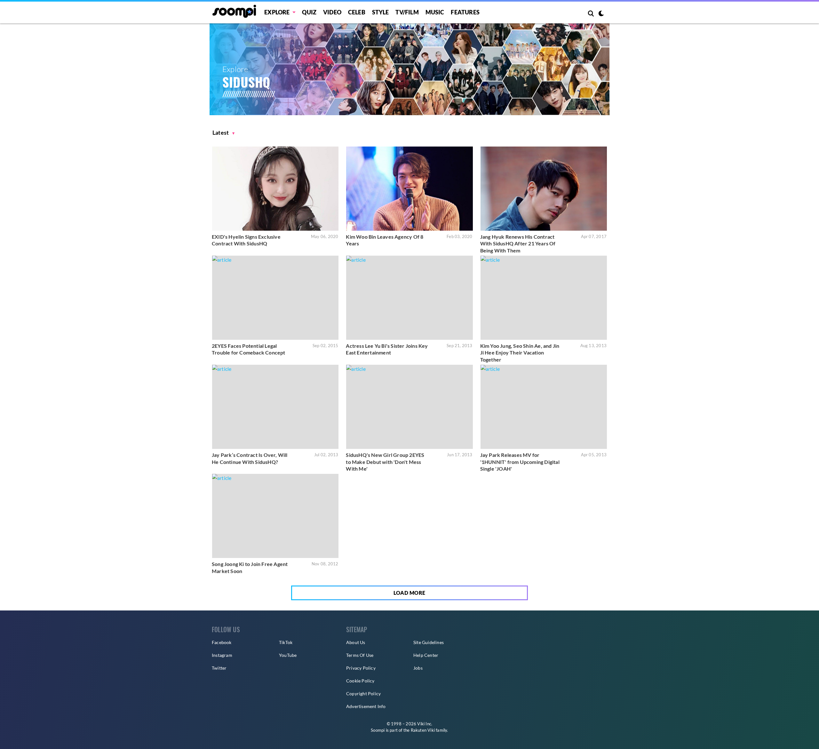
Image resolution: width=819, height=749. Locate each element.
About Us (355, 642)
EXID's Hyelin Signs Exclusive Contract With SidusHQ (246, 240)
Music (434, 12)
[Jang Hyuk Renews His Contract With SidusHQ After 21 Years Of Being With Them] (544, 189)
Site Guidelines (428, 642)
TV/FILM (406, 12)
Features (465, 12)
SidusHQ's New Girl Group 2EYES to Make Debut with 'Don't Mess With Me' (385, 462)
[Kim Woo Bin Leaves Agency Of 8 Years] (409, 189)
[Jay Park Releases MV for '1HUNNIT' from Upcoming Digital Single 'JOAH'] (544, 407)
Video (332, 12)
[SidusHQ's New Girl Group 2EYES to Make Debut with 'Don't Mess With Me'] (409, 407)
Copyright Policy (363, 693)
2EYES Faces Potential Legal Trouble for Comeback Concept (248, 349)
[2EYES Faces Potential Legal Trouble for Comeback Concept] (275, 298)
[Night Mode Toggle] (601, 14)
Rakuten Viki (423, 730)
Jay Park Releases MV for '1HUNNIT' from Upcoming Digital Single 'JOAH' (520, 462)
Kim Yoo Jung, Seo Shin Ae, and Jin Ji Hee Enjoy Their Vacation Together (520, 353)
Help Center (425, 655)
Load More (409, 593)
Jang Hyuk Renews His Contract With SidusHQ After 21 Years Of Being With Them (518, 243)
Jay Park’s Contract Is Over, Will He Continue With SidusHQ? (250, 458)
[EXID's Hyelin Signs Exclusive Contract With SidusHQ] (275, 189)
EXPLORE (277, 12)
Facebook (222, 642)
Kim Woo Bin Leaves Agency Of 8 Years (384, 240)
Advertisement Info (366, 706)
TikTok (285, 642)
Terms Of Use (359, 655)
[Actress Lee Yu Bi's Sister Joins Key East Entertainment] (409, 298)
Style (380, 12)
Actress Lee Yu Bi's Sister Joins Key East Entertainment (387, 349)
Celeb (356, 12)
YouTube (288, 655)
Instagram (222, 655)
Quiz (309, 12)
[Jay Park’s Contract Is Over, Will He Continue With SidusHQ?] (275, 407)
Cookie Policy (360, 680)
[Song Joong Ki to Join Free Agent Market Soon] (275, 516)
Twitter (219, 668)
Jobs (418, 668)
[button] (223, 132)
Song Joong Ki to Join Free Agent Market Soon (250, 567)
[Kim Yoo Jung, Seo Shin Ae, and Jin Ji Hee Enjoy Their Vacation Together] (544, 298)
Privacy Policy (361, 668)
